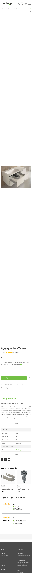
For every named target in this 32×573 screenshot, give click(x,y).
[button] (29, 378)
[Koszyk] (25, 3)
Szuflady (18, 450)
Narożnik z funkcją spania (23, 555)
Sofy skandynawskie (22, 565)
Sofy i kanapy (21, 560)
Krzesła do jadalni (5, 571)
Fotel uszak (3, 557)
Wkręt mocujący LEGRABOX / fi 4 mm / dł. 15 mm (24, 488)
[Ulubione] (22, 3)
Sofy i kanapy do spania (23, 564)
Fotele (3, 553)
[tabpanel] (8, 481)
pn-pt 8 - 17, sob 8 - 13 (13, 384)
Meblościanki (21, 550)
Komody (3, 565)
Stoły (18, 570)
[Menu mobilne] (29, 4)
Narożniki (20, 553)
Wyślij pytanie (7, 388)
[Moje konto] (19, 3)
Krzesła (3, 569)
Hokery (3, 562)
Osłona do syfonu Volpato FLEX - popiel (8, 488)
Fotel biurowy (4, 555)
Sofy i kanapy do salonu (23, 562)
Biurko (3, 550)
